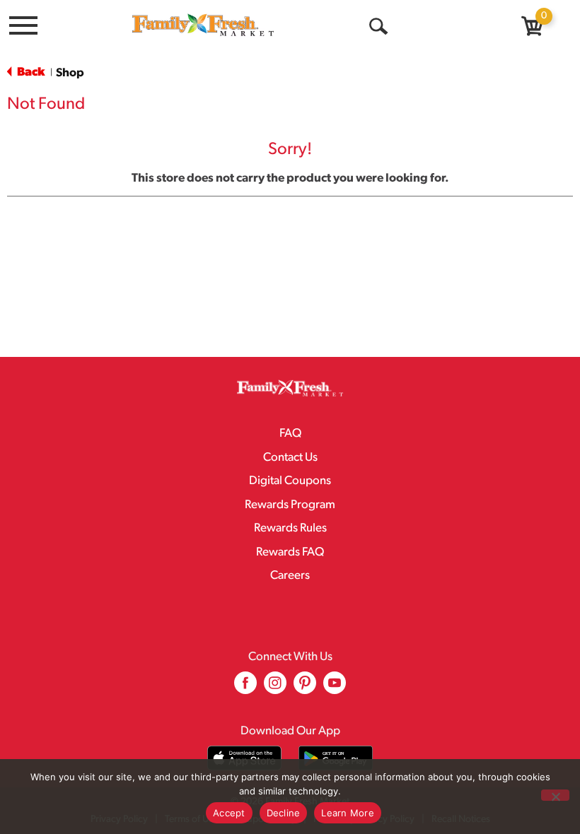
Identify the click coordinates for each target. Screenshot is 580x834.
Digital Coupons (290, 481)
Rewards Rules (290, 528)
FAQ (290, 434)
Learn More (347, 812)
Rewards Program (290, 505)
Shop (70, 73)
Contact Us (290, 458)
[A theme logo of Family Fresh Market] (203, 24)
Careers (290, 576)
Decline (284, 812)
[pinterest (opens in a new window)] (305, 688)
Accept (229, 812)
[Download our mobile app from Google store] (335, 758)
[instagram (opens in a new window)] (275, 688)
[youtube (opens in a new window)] (334, 688)
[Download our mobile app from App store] (244, 758)
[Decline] (555, 795)
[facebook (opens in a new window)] (245, 688)
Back (30, 72)
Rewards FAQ (290, 552)
